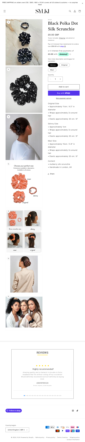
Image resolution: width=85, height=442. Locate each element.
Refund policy (40, 437)
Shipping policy (75, 437)
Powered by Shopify (27, 437)
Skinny (53, 65)
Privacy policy (50, 437)
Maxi (52, 70)
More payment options (63, 98)
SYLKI (18, 437)
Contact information (73, 439)
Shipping (62, 38)
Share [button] (52, 174)
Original (64, 65)
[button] (4, 11)
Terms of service (62, 437)
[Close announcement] (82, 3)
